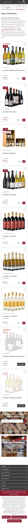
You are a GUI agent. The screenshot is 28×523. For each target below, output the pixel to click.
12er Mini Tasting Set (9, 153)
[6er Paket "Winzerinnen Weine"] (14, 383)
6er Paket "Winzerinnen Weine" (12, 397)
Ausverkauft (21, 364)
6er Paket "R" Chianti (9, 236)
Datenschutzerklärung (21, 431)
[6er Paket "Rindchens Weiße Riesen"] (14, 55)
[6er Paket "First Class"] (14, 97)
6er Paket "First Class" (9, 112)
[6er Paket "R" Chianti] (14, 221)
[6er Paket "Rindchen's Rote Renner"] (14, 341)
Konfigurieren (6, 517)
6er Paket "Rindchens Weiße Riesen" (14, 70)
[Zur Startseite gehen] (7, 7)
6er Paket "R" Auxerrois (10, 316)
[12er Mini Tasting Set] (14, 138)
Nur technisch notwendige (19, 517)
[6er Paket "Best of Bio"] (14, 180)
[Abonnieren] (25, 421)
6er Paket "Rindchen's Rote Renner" (14, 356)
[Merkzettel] (21, 6)
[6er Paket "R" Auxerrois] (14, 301)
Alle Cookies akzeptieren (14, 521)
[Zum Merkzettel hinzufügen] (24, 44)
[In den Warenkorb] (23, 78)
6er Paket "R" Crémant (10, 276)
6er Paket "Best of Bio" (10, 194)
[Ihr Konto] (23, 6)
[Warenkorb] (25, 6)
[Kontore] (19, 6)
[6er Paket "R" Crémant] (14, 261)
